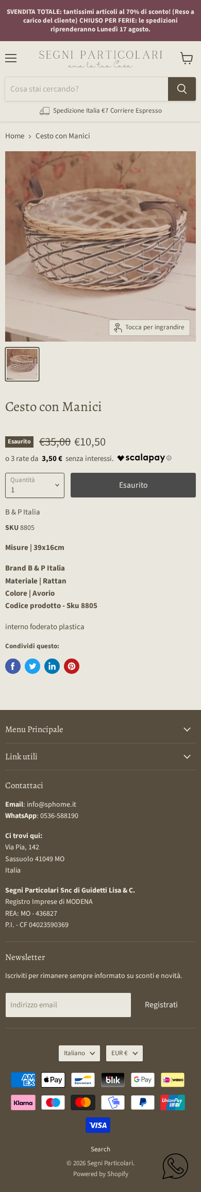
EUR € (119, 1053)
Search (100, 1149)
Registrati (161, 1004)
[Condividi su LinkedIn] (52, 666)
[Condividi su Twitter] (32, 666)
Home (14, 136)
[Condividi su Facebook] (13, 666)
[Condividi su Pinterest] (71, 666)
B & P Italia (22, 512)
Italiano (74, 1053)
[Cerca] (182, 89)
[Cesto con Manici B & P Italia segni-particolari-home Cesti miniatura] (22, 364)
